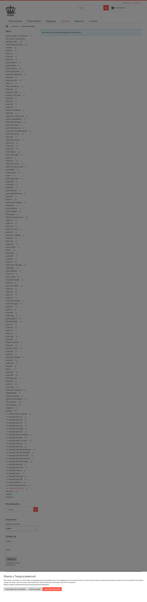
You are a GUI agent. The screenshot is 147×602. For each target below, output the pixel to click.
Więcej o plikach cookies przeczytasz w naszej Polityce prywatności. (26, 584)
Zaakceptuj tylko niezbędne (15, 589)
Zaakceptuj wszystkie (52, 589)
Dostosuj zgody (34, 589)
